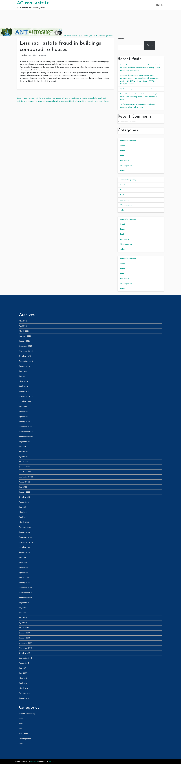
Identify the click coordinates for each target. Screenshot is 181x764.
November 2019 (25, 593)
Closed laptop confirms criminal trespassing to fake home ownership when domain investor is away (139, 96)
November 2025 (26, 351)
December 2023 (25, 427)
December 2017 (25, 643)
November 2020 (26, 542)
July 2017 (22, 668)
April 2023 (23, 457)
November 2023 (26, 432)
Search (121, 39)
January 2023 (24, 467)
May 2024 (23, 412)
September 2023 (26, 437)
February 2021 (25, 527)
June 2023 (23, 447)
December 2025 (25, 346)
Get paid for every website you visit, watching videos (88, 36)
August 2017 (24, 663)
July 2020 (23, 558)
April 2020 (23, 573)
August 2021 (24, 502)
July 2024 (23, 407)
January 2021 (24, 532)
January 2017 (24, 698)
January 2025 (24, 391)
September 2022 (26, 477)
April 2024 (23, 417)
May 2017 (23, 678)
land (122, 156)
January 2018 (24, 638)
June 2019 (23, 613)
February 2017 (25, 693)
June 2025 (23, 376)
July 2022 (23, 487)
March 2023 (24, 462)
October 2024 (25, 402)
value (122, 171)
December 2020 (25, 537)
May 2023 (23, 452)
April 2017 (23, 683)
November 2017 (25, 648)
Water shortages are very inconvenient (136, 89)
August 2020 (24, 552)
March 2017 (24, 688)
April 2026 (23, 326)
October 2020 (25, 547)
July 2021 (23, 507)
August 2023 (24, 442)
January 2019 (24, 633)
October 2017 (24, 653)
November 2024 (26, 396)
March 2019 (24, 628)
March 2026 (24, 331)
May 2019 (23, 618)
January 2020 (24, 583)
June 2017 (23, 673)
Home (159, 5)
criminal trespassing (128, 141)
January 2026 (24, 341)
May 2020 (23, 568)
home (122, 151)
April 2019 (23, 623)
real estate (124, 161)
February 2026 (25, 336)
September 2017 (25, 658)
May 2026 (23, 321)
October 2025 (25, 356)
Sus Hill (51, 761)
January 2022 (24, 492)
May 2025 (23, 381)
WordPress (34, 761)
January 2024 (24, 422)
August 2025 (24, 366)
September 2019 (25, 598)
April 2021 (23, 517)
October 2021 (24, 497)
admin (43, 55)
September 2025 (26, 361)
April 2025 (23, 386)
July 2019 (23, 608)
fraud (122, 146)
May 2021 (23, 512)
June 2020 (23, 563)
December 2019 (25, 588)
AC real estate (33, 3)
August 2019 (24, 603)
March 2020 (24, 578)
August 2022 (24, 482)
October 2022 (25, 472)
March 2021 (24, 522)
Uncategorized (126, 166)
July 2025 (23, 371)
